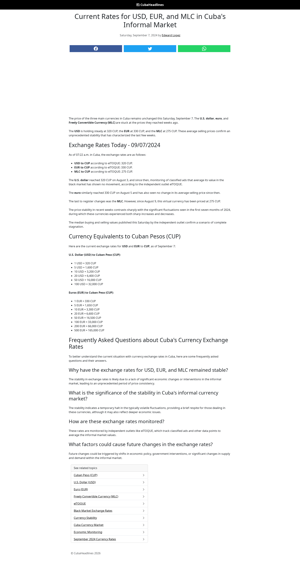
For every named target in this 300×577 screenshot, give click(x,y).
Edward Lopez (171, 35)
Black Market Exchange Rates (93, 511)
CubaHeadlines (152, 5)
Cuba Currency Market (88, 525)
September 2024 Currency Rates (95, 539)
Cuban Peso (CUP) (85, 475)
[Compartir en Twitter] (150, 48)
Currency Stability (85, 518)
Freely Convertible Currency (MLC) (96, 496)
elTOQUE (80, 503)
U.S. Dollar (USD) (85, 482)
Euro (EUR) (81, 489)
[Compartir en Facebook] (96, 48)
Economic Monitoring (88, 532)
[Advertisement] (150, 87)
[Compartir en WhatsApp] (204, 48)
